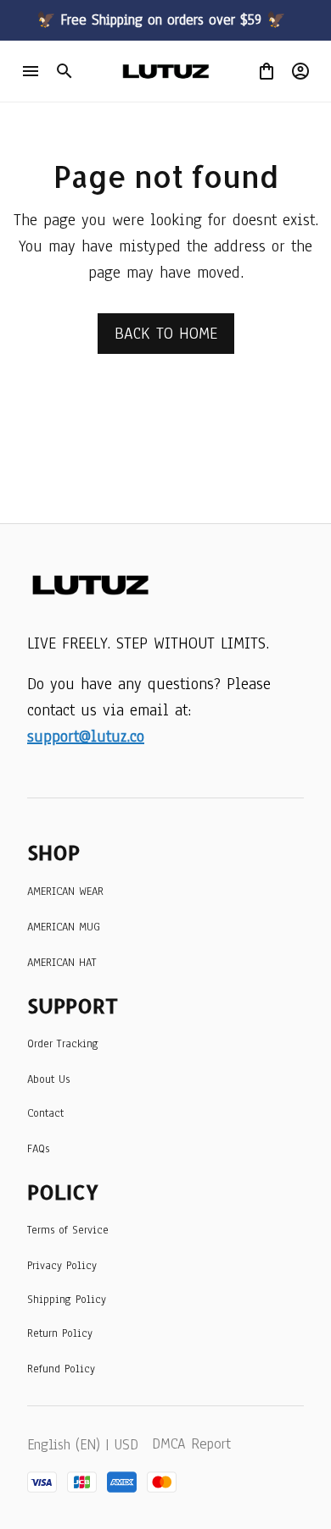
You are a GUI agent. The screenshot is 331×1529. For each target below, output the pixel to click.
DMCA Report (191, 1444)
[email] (85, 737)
